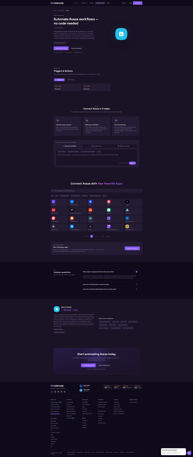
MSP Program (101, 407)
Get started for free (61, 48)
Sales (52, 434)
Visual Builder (69, 402)
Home (55, 10)
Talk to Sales (117, 404)
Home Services (54, 423)
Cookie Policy (87, 452)
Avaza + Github (112, 325)
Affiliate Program (102, 404)
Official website (67, 310)
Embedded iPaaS (100, 3)
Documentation (86, 404)
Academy (84, 411)
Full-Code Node (70, 409)
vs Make (100, 418)
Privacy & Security (100, 452)
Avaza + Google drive (104, 328)
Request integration (132, 248)
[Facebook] (64, 391)
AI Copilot (70, 418)
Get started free (89, 365)
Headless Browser (70, 411)
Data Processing (108, 452)
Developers (53, 441)
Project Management (60, 43)
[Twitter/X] (52, 391)
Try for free (137, 3)
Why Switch (101, 414)
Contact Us (116, 402)
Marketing (53, 421)
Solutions (84, 3)
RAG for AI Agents (55, 409)
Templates (69, 416)
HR (51, 430)
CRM (56, 195)
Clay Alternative (102, 423)
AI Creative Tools (75, 195)
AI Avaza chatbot (61, 151)
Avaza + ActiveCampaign (105, 321)
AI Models (84, 195)
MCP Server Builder (55, 407)
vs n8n (99, 420)
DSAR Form (121, 452)
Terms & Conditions (71, 452)
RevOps (53, 443)
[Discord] (61, 391)
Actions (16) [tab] (71, 79)
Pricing (91, 3)
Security (84, 427)
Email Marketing (64, 195)
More (108, 3)
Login (130, 3)
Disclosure (116, 452)
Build (131, 163)
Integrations (61, 10)
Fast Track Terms (70, 454)
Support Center (118, 409)
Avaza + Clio (123, 321)
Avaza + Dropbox (103, 325)
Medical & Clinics (55, 428)
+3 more (98, 151)
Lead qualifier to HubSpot (73, 151)
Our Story (84, 420)
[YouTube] (58, 391)
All (52, 195)
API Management (55, 411)
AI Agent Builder (55, 404)
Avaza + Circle (116, 321)
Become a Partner (102, 402)
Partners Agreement (130, 452)
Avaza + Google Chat (122, 325)
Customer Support (55, 432)
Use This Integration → (68, 87)
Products (76, 3)
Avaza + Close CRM (133, 321)
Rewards (84, 425)
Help (76, 310)
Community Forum (87, 413)
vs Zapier (100, 416)
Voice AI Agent (133, 402)
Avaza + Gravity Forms (127, 328)
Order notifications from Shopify (87, 151)
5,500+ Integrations (71, 413)
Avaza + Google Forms (115, 328)
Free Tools (84, 409)
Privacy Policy (80, 452)
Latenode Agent (56, 402)
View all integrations (104, 365)
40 (103, 236)
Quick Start (85, 402)
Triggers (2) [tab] (60, 79)
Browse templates (76, 48)
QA (51, 446)
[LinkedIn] (55, 391)
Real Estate (53, 425)
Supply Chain (54, 439)
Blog (83, 407)
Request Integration (119, 411)
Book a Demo (117, 407)
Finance (53, 437)
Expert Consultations (119, 413)
